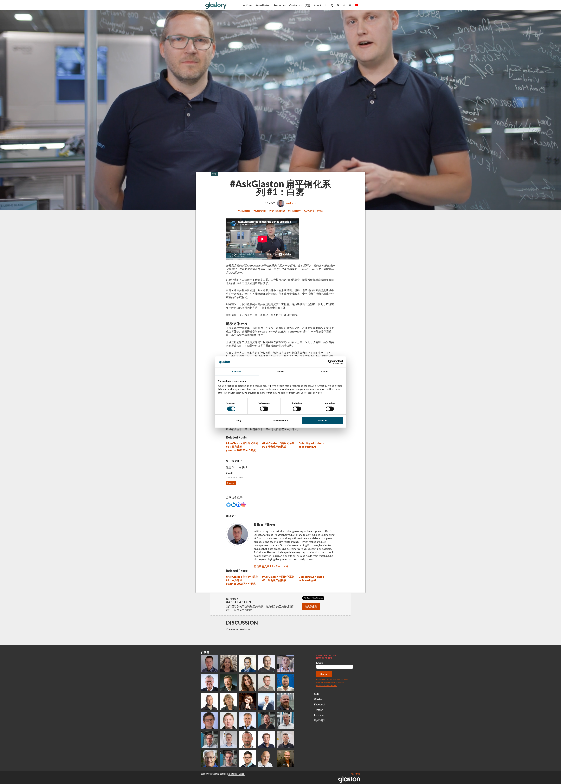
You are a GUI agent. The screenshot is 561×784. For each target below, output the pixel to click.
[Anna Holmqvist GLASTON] (247, 701)
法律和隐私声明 (236, 774)
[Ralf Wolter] (285, 720)
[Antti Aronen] (266, 663)
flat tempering (278, 210)
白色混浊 (309, 210)
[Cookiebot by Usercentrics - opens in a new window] (330, 362)
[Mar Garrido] (247, 682)
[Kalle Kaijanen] (266, 682)
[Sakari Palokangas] (228, 758)
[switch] (264, 409)
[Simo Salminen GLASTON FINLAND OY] (266, 739)
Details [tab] (280, 371)
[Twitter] (228, 504)
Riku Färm (290, 203)
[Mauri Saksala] (228, 682)
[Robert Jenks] (266, 701)
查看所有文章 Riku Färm (267, 566)
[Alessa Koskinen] (266, 720)
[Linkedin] (233, 504)
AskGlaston (244, 210)
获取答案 (311, 606)
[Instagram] (243, 504)
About (317, 5)
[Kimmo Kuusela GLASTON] (285, 682)
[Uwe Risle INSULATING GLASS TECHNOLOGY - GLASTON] (209, 682)
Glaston (318, 699)
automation (260, 210)
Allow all (322, 420)
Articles (247, 5)
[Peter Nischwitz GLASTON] (247, 720)
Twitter (318, 709)
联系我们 (319, 720)
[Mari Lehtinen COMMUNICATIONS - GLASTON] (228, 663)
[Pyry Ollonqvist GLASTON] (247, 758)
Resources (280, 5)
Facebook (319, 704)
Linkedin (319, 715)
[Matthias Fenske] (228, 739)
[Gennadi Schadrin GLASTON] (209, 720)
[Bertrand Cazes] (247, 739)
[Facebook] (238, 504)
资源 (307, 5)
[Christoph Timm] (266, 758)
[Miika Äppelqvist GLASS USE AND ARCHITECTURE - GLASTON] (247, 663)
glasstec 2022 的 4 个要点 (241, 450)
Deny (238, 420)
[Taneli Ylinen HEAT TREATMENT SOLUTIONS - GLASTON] (285, 663)
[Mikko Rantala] (228, 720)
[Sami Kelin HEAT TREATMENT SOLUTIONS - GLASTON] (285, 758)
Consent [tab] (236, 371)
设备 (214, 174)
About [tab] (324, 371)
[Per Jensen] (209, 758)
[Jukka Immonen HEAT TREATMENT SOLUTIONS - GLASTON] (209, 701)
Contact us (295, 5)
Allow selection (280, 420)
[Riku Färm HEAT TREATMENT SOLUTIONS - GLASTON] (209, 663)
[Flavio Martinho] (285, 739)
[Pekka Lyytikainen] (285, 701)
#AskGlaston (263, 5)
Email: (229, 473)
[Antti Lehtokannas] (209, 739)
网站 (285, 566)
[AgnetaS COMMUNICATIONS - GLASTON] (228, 701)
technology (295, 210)
